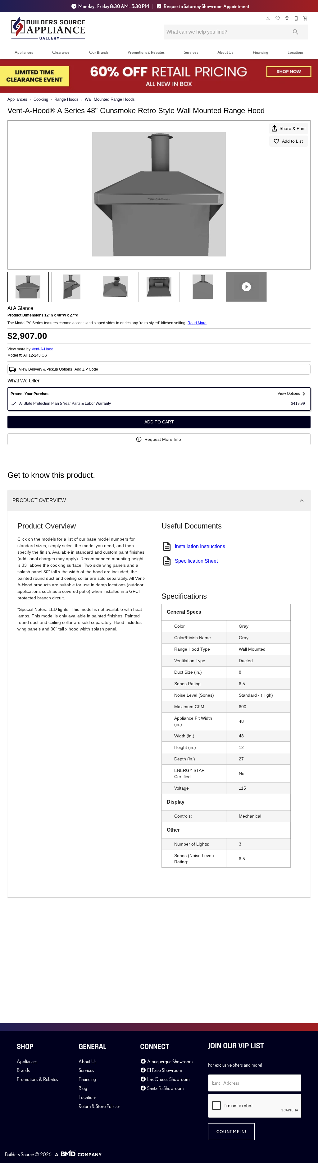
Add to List (292, 141)
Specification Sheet (196, 561)
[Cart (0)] (306, 18)
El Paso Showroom (164, 1070)
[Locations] (287, 18)
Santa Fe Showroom (165, 1088)
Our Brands (98, 52)
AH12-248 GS (35, 355)
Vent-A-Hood (42, 349)
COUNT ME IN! (231, 1131)
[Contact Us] (297, 18)
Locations (295, 52)
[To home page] (48, 28)
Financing (260, 52)
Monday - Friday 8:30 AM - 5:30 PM (114, 6)
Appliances (24, 52)
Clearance (61, 52)
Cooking (41, 99)
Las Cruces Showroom (167, 1079)
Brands (23, 1070)
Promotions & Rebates (146, 52)
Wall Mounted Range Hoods (110, 99)
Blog (83, 1088)
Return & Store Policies (99, 1106)
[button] (268, 18)
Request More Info (162, 439)
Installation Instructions (200, 546)
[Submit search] (296, 32)
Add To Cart (159, 421)
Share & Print (292, 128)
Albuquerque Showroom (169, 1061)
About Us (225, 52)
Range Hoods (66, 99)
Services (191, 52)
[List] (278, 18)
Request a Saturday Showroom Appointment (206, 6)
